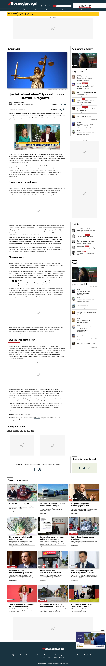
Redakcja (61, 657)
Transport (31, 9)
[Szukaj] (54, 6)
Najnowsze (10, 9)
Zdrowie (69, 9)
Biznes (21, 9)
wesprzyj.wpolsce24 (14, 420)
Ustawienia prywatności (62, 663)
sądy (28, 430)
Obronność (42, 9)
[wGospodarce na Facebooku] (41, 5)
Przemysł (64, 9)
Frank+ (74, 9)
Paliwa (36, 9)
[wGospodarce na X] (45, 5)
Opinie (88, 9)
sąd (25, 430)
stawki (32, 430)
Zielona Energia (81, 9)
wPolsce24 (37, 417)
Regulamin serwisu (42, 663)
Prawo (25, 9)
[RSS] (50, 5)
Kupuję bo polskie (50, 9)
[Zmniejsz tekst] (64, 109)
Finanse (16, 9)
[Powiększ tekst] (60, 109)
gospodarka (16, 430)
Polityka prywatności (52, 663)
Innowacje (58, 9)
